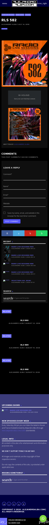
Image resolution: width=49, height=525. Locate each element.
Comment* (7, 174)
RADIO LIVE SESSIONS (8, 15)
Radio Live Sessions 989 (22, 255)
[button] (43, 518)
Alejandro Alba (21, 144)
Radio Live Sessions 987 (22, 272)
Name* (6, 186)
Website (6, 203)
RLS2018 (28, 15)
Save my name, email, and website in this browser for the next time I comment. (23, 213)
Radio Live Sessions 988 (22, 263)
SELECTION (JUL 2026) (21, 280)
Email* (5, 195)
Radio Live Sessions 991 (21, 410)
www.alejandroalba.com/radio (14, 430)
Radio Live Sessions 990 (22, 247)
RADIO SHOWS (20, 15)
